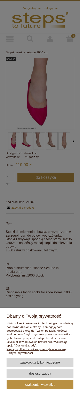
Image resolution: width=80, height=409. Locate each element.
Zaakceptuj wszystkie (40, 384)
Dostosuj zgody (40, 373)
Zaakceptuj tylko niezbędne (40, 362)
